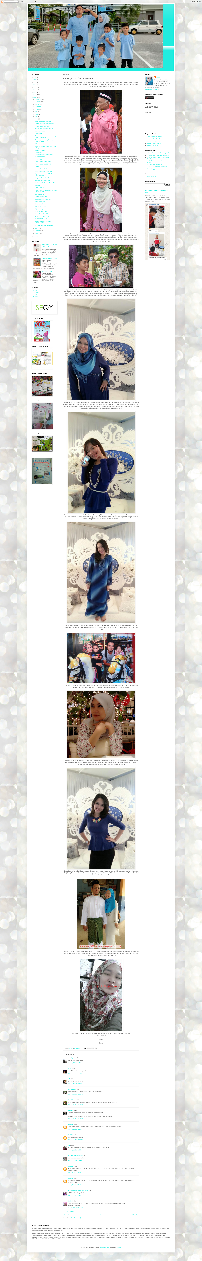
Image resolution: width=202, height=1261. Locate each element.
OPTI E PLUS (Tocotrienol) (42, 216)
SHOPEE (35, 295)
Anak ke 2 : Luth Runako (154, 139)
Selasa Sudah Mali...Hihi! (42, 144)
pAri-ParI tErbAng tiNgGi (75, 1155)
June (36, 114)
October (37, 104)
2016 (35, 90)
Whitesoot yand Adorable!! (42, 180)
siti (69, 1079)
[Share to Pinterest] (96, 1048)
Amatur (37, 166)
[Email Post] (84, 1048)
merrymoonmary (104, 1247)
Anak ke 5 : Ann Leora (153, 145)
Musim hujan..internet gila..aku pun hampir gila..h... (45, 140)
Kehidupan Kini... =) (40, 133)
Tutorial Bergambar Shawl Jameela (45, 225)
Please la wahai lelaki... (41, 218)
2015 (35, 92)
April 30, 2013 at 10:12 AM (75, 1094)
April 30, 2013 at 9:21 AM (75, 1073)
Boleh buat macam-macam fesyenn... (45, 123)
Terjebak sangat (39, 209)
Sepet (158, 77)
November (38, 102)
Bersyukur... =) (39, 185)
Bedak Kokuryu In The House (43, 161)
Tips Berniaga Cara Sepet (154, 164)
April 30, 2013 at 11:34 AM (75, 1129)
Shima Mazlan (72, 1089)
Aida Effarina (72, 1100)
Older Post (135, 1215)
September (38, 106)
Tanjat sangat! (39, 204)
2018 (35, 85)
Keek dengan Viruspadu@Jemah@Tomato (44, 153)
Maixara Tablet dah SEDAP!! (43, 164)
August (37, 109)
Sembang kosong (40, 150)
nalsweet (70, 1110)
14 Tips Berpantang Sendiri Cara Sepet (158, 155)
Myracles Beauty (151, 176)
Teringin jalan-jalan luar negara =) (44, 128)
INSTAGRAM (37, 292)
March (37, 228)
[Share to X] (92, 1048)
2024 (35, 80)
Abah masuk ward (40, 131)
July (36, 111)
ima (69, 1145)
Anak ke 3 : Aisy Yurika (153, 141)
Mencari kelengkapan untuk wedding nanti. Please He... (45, 136)
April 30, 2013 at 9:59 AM (75, 1084)
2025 (35, 77)
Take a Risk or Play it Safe (42, 214)
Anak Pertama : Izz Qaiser (154, 136)
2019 (35, 82)
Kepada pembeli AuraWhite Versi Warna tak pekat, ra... (44, 174)
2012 (35, 236)
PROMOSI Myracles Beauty (42, 169)
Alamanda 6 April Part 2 (41, 196)
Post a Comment (70, 1211)
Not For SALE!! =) (47, 271)
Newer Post (67, 1215)
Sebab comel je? (39, 187)
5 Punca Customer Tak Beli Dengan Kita (158, 153)
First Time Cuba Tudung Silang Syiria (45, 183)
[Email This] (88, 1048)
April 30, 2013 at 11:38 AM (75, 1139)
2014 (35, 94)
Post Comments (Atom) (77, 1218)
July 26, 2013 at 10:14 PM (75, 1207)
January (37, 233)
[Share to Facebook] (94, 1048)
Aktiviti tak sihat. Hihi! (41, 211)
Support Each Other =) (41, 206)
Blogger (119, 1247)
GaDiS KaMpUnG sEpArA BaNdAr (78, 1190)
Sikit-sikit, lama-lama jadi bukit (43, 171)
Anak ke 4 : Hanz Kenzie (154, 143)
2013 (35, 97)
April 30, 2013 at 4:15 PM (75, 1150)
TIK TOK (35, 297)
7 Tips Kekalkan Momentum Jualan (157, 167)
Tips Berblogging (152, 169)
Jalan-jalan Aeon (39, 194)
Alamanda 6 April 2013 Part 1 (43, 199)
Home (101, 1215)
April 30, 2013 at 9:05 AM (75, 1063)
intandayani (71, 1058)
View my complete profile (152, 89)
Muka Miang (38, 159)
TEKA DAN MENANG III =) (49, 258)
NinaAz (70, 1068)
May (36, 116)
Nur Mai (70, 1201)
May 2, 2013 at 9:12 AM (74, 1195)
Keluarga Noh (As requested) (43, 121)
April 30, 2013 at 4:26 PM (75, 1160)
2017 (35, 87)
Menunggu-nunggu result (42, 126)
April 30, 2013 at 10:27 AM (75, 1118)
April (36, 119)
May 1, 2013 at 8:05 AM (74, 1172)
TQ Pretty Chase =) (40, 156)
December (38, 99)
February (37, 230)
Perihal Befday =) (40, 201)
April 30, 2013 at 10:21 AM (75, 1104)
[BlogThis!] (90, 1048)
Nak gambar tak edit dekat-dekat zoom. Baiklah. (44, 222)
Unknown (70, 1124)
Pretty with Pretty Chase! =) (42, 178)
